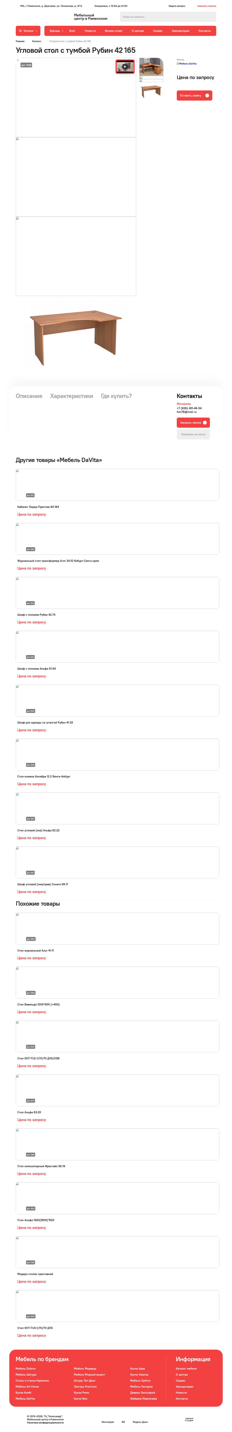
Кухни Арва (137, 1368)
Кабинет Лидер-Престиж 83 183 (38, 507)
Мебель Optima (140, 1380)
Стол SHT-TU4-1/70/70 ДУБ (35, 1328)
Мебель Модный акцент (89, 1374)
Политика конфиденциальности (45, 1422)
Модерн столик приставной (35, 1274)
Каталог (36, 41)
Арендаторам (180, 31)
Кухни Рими (81, 1392)
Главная (20, 41)
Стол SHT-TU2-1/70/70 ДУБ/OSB (38, 1058)
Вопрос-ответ (114, 31)
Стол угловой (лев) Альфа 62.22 (38, 830)
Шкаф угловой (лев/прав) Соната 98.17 (42, 884)
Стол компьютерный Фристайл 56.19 (41, 1166)
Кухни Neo (80, 1398)
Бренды (55, 31)
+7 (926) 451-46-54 (189, 408)
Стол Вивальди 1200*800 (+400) (38, 1004)
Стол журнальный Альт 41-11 (35, 950)
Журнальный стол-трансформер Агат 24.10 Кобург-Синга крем (58, 561)
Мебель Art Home (27, 1386)
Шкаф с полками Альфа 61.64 (36, 668)
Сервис (158, 31)
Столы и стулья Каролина (32, 1380)
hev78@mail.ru (187, 412)
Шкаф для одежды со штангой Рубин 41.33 (45, 722)
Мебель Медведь (85, 1368)
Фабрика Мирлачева (143, 1398)
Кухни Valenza (139, 1374)
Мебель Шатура (26, 1374)
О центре (138, 31)
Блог (72, 31)
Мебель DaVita (25, 1398)
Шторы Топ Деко (84, 1380)
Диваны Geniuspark (142, 1392)
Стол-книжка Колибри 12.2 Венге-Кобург (43, 776)
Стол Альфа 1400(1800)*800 (35, 1220)
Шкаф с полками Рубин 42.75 (36, 614)
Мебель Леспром (141, 1386)
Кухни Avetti (23, 1392)
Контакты (205, 31)
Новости (90, 31)
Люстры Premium (85, 1386)
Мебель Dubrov (26, 1368)
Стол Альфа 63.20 (29, 1112)
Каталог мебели (186, 1368)
